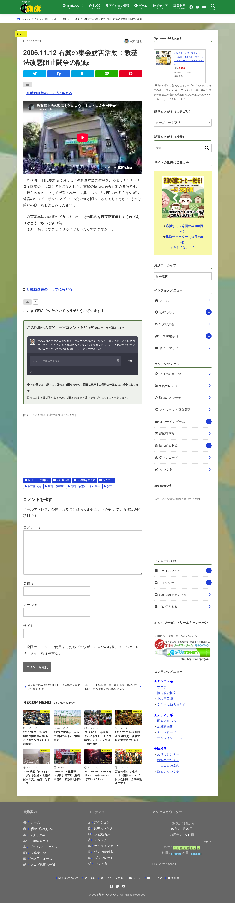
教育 (109, 486)
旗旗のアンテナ (169, 397)
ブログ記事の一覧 (42, 864)
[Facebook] (191, 7)
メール (30, 604)
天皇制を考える (86, 480)
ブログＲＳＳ (168, 606)
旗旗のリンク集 (168, 771)
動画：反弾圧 (56, 486)
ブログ (162, 687)
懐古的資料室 (168, 445)
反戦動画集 (63, 480)
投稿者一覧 (38, 853)
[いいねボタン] (27, 84)
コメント (32, 527)
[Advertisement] (82, 441)
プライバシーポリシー (45, 847)
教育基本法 (34, 486)
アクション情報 (40, 18)
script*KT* (208, 841)
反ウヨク (21, 34)
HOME (24, 18)
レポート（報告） (62, 18)
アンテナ (100, 840)
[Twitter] (198, 7)
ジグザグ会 (166, 324)
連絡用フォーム (41, 858)
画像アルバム (166, 720)
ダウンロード (168, 457)
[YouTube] (204, 7)
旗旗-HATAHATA (109, 894)
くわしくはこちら (183, 247)
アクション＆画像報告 (174, 409)
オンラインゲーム (172, 421)
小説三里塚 (165, 698)
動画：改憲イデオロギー (85, 486)
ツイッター (166, 582)
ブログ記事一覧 (169, 374)
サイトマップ (168, 348)
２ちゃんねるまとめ (171, 704)
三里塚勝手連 (169, 336)
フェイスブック (169, 570)
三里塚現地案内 (168, 766)
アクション (102, 822)
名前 (28, 583)
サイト (28, 625)
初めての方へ (168, 312)
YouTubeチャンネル (172, 594)
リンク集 (165, 469)
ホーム (163, 300)
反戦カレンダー (169, 386)
